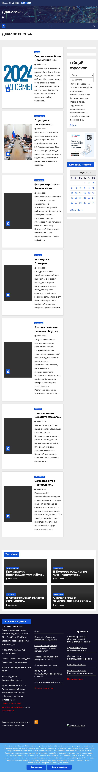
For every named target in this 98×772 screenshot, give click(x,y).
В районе (38, 409)
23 (89, 198)
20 (76, 198)
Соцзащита (58, 568)
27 (76, 203)
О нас (37, 631)
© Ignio (73, 125)
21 (80, 198)
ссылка (26, 707)
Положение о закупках (45, 665)
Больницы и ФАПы (76, 664)
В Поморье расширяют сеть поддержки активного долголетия (70, 574)
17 (93, 193)
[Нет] (95, 757)
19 (72, 198)
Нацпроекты (39, 116)
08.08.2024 (41, 65)
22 (85, 198)
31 (93, 203)
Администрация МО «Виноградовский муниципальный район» (79, 639)
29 (85, 203)
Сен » (80, 210)
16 (89, 193)
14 (80, 193)
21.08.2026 (12, 579)
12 (72, 193)
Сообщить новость (43, 688)
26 (72, 203)
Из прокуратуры (12, 568)
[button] (94, 26)
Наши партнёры (75, 679)
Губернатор (39, 180)
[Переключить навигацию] (49, 26)
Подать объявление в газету (48, 682)
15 (85, 193)
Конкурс (38, 255)
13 (76, 193)
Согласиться (36, 767)
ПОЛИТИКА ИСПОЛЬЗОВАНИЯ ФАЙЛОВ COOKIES (48, 674)
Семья (37, 52)
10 (93, 188)
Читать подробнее (59, 767)
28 (80, 203)
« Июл (73, 210)
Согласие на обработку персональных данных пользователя (45, 648)
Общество (39, 323)
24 (93, 198)
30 (89, 203)
